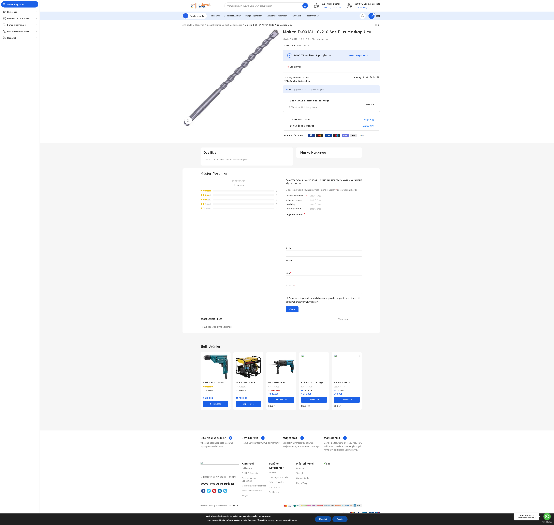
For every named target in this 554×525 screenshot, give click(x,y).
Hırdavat (199, 24)
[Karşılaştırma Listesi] (226, 359)
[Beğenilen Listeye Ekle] (226, 372)
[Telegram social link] (378, 77)
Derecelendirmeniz (296, 195)
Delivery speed (293, 209)
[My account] (362, 16)
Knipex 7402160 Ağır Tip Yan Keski (312, 383)
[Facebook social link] (363, 77)
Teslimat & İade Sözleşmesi (249, 479)
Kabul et (323, 519)
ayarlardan (277, 520)
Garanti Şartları (303, 478)
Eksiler (289, 260)
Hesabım (300, 468)
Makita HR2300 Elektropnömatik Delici (280, 383)
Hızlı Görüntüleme (226, 365)
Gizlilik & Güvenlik (250, 473)
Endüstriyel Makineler (279, 477)
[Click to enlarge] (188, 120)
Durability (291, 204)
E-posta (290, 285)
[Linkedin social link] (374, 77)
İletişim (245, 495)
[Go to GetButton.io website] (547, 522)
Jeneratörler (274, 487)
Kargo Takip (301, 483)
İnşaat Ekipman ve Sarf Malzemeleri (224, 24)
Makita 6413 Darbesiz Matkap (214, 383)
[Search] (305, 6)
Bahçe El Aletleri (276, 482)
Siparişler (300, 473)
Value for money (294, 200)
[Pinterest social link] (371, 77)
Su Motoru (274, 492)
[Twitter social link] (367, 77)
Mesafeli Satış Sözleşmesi (254, 485)
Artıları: (289, 248)
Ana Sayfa (188, 24)
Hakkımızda (247, 468)
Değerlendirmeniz (295, 214)
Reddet (340, 519)
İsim (289, 272)
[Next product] (378, 25)
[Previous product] (372, 25)
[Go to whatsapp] (547, 516)
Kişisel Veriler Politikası (252, 490)
